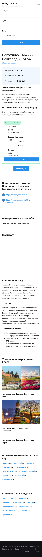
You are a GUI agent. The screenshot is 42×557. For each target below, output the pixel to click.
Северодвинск (9, 507)
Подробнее (21, 159)
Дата (4, 31)
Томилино (8, 479)
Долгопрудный (29, 471)
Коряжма (24, 499)
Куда (4, 21)
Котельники (8, 467)
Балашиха (20, 475)
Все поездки (21, 169)
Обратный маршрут (10, 63)
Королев (22, 467)
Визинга (31, 503)
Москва (19, 463)
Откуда (5, 11)
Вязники (7, 463)
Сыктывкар (19, 503)
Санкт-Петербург (10, 511)
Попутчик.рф (10, 3)
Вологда (7, 503)
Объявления (7, 549)
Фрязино (7, 475)
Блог (17, 549)
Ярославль (7, 515)
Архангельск (25, 507)
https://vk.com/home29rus (16, 195)
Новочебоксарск (11, 471)
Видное (31, 463)
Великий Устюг (9, 499)
